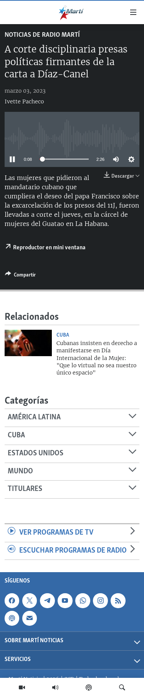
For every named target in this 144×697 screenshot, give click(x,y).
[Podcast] (88, 687)
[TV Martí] (21, 687)
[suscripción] (29, 618)
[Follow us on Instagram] (100, 600)
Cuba (62, 335)
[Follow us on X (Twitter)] (29, 600)
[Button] (20, 276)
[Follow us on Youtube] (65, 600)
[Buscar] (122, 687)
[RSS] (118, 600)
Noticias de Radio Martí (42, 35)
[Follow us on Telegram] (47, 600)
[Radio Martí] (55, 687)
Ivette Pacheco (24, 101)
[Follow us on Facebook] (12, 600)
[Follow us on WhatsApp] (82, 600)
